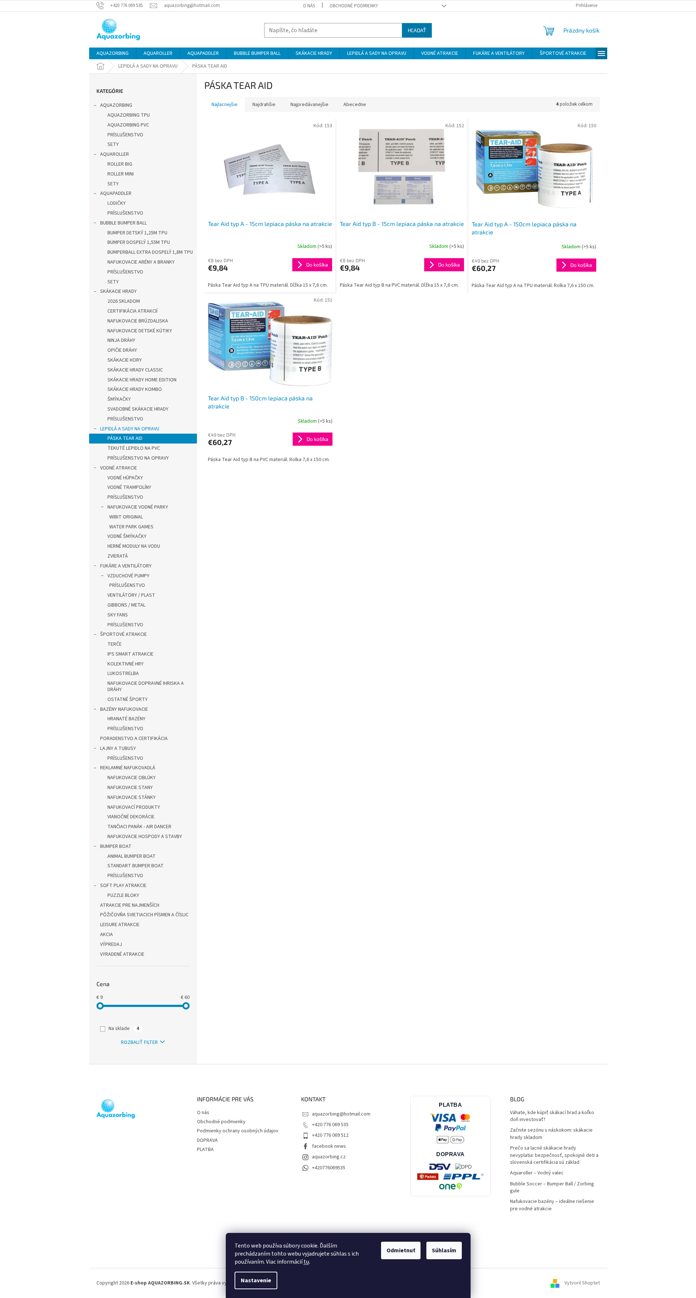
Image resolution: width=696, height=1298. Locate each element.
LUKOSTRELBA (123, 673)
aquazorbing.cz (329, 1157)
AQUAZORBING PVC (128, 125)
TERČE (114, 644)
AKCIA (106, 934)
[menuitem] (112, 53)
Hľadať (417, 30)
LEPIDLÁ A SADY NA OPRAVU (129, 429)
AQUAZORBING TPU (128, 115)
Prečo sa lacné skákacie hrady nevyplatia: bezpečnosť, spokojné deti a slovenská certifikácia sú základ (554, 1155)
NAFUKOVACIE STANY (130, 787)
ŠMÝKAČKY (119, 399)
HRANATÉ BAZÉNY (126, 718)
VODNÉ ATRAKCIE (118, 468)
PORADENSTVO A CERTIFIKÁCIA (134, 738)
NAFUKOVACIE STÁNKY (131, 797)
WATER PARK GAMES (131, 527)
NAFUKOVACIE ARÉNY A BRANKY (141, 262)
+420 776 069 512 (330, 1135)
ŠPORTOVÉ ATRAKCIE (123, 634)
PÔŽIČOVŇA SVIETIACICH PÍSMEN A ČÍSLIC (144, 914)
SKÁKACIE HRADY (118, 291)
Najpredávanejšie (309, 104)
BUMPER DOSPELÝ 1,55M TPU (138, 242)
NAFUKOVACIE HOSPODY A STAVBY (144, 836)
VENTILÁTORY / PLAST (131, 595)
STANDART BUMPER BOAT (135, 865)
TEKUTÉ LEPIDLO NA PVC (133, 448)
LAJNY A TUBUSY (118, 748)
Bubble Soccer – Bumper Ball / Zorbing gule (552, 1188)
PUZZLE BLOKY (123, 895)
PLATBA (205, 1149)
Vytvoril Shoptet (582, 1283)
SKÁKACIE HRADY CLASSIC (135, 370)
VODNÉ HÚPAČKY (125, 478)
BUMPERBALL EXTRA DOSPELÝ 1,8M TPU (150, 252)
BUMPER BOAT (116, 846)
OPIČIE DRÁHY (122, 350)
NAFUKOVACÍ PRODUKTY (133, 807)
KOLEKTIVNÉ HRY (125, 664)
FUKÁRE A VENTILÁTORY (126, 566)
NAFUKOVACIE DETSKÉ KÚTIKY (139, 331)
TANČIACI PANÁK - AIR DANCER (139, 826)
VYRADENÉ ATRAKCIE (122, 954)
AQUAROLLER (114, 154)
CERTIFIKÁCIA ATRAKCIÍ (132, 311)
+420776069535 (328, 1167)
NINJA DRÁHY (121, 340)
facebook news (329, 1146)
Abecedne (354, 104)
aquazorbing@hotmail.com (341, 1114)
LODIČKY (116, 203)
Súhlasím (444, 1250)
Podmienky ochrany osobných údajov (237, 1131)
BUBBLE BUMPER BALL (123, 223)
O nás (309, 6)
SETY (113, 144)
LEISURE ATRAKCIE (120, 924)
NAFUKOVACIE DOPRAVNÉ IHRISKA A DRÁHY (145, 686)
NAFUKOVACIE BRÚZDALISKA (137, 321)
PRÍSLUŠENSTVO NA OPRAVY (138, 458)
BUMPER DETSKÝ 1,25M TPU (137, 233)
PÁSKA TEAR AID (124, 438)
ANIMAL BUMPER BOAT (131, 856)
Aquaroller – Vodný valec (537, 1173)
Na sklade (124, 1028)
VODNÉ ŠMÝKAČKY (127, 536)
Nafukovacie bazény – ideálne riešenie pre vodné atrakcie (552, 1205)
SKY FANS (117, 615)
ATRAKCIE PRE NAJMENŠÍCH (129, 905)
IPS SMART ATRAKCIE (130, 654)
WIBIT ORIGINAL (126, 517)
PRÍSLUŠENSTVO (125, 135)
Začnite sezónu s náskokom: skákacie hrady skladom (551, 1134)
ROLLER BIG (119, 164)
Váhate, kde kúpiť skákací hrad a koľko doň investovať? (552, 1116)
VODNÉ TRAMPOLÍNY (129, 487)
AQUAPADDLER (116, 193)
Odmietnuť (401, 1250)
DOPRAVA (207, 1140)
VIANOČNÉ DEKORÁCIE (131, 816)
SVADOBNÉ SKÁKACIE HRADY (137, 409)
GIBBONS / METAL (126, 605)
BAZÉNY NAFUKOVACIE (124, 709)
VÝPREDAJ (111, 944)
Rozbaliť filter (139, 1042)
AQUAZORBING (116, 105)
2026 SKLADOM (123, 301)
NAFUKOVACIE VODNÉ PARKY (137, 507)
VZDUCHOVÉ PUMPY (128, 576)
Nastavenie (256, 1280)
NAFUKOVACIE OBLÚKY (131, 777)
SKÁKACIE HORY (124, 360)
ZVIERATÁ (117, 556)
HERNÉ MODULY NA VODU (133, 546)
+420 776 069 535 (330, 1124)
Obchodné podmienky (354, 6)
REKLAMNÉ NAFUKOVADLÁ (127, 767)
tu (306, 1262)
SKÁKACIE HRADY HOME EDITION (141, 380)
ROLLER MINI (120, 174)
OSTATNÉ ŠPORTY (127, 699)
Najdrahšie (263, 104)
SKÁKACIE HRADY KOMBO (134, 389)
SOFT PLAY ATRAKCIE (123, 885)
